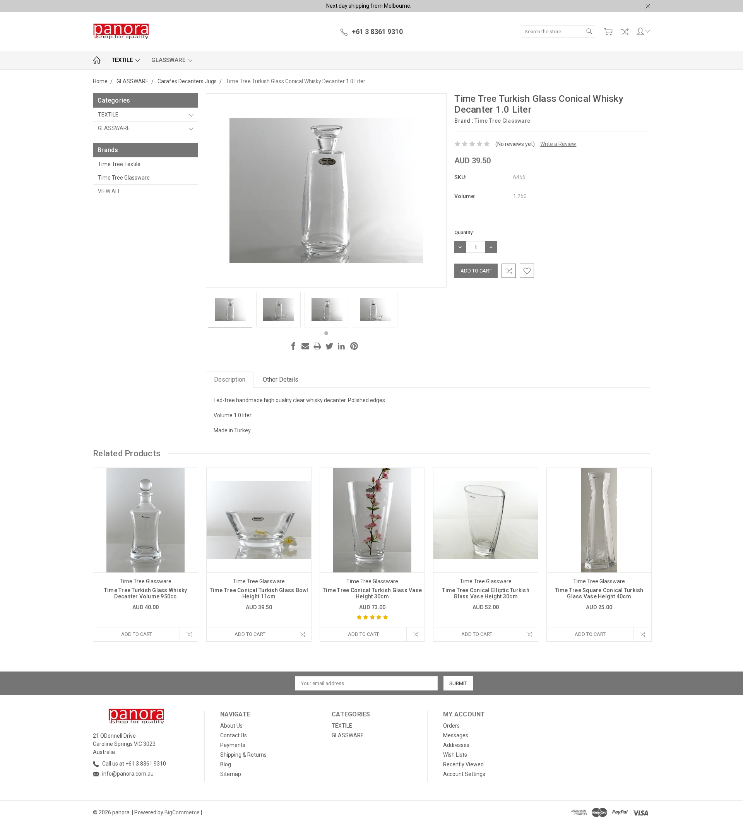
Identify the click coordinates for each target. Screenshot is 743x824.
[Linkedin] (341, 346)
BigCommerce (182, 812)
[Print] (317, 346)
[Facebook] (293, 346)
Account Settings (464, 774)
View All (109, 191)
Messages (455, 735)
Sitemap (230, 774)
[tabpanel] (230, 309)
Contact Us (233, 735)
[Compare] (624, 31)
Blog (225, 764)
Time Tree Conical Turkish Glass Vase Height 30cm (372, 593)
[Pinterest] (354, 346)
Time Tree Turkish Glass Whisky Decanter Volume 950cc (145, 593)
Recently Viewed (463, 764)
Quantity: (464, 232)
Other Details (280, 379)
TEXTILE (122, 60)
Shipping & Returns (243, 755)
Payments (232, 745)
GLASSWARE (169, 60)
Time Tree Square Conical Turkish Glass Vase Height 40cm (599, 593)
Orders (451, 726)
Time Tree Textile (119, 164)
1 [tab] (326, 333)
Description (229, 379)
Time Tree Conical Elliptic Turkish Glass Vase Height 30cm (485, 593)
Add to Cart (136, 634)
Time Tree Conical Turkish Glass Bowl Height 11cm (259, 593)
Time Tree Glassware (124, 178)
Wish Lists (455, 755)
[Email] (305, 346)
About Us (231, 726)
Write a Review (558, 144)
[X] (329, 346)
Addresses (456, 745)
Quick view (145, 541)
